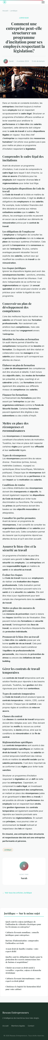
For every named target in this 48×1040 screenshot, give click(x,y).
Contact (31, 1026)
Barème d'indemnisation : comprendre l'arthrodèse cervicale (22, 941)
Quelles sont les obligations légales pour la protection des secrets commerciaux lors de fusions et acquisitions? (24, 959)
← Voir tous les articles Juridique (17, 893)
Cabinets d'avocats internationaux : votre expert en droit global (23, 979)
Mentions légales (18, 1026)
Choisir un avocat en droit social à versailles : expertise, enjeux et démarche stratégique (23, 970)
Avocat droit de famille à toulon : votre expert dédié (22, 950)
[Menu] (43, 2)
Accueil (5, 11)
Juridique (13, 11)
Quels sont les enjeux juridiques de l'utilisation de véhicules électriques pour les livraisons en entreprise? (23, 924)
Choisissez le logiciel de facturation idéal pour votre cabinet (23, 987)
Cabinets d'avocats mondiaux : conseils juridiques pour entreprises (22, 933)
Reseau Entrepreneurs (15, 1012)
